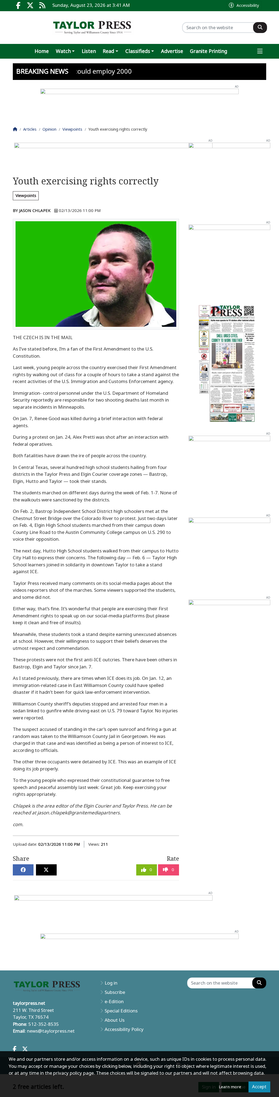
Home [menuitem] (42, 51)
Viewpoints (26, 195)
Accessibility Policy (124, 1029)
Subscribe (115, 992)
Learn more (230, 1087)
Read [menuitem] (108, 51)
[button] (260, 51)
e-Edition (114, 1001)
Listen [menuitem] (89, 51)
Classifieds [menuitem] (137, 51)
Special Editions (121, 1010)
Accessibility (247, 5)
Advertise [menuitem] (172, 51)
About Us (115, 1020)
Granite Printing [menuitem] (208, 51)
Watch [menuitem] (63, 51)
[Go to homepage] (93, 27)
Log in (111, 983)
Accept (259, 1086)
